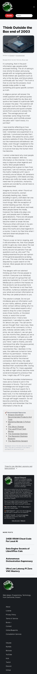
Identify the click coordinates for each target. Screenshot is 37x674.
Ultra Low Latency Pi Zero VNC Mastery (19, 569)
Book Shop (26, 506)
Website (23, 520)
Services (28, 511)
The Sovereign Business (18, 434)
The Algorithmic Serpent (18, 441)
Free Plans (25, 515)
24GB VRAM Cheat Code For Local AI (18, 539)
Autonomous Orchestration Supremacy (19, 559)
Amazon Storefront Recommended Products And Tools (20, 417)
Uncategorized (20, 55)
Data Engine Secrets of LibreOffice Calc (18, 549)
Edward (11, 55)
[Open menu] (34, 7)
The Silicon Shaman (16, 427)
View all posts (16, 520)
